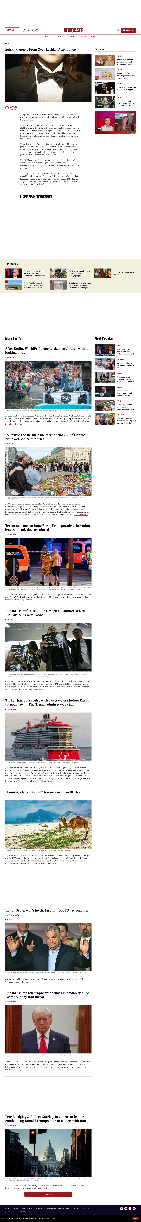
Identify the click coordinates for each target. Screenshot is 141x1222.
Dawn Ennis (9, 797)
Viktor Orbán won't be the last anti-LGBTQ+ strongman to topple (46, 912)
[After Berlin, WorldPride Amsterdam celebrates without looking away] (48, 385)
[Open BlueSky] (28, 30)
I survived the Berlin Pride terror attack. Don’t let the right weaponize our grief (45, 437)
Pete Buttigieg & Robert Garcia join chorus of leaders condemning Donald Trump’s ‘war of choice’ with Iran (45, 1118)
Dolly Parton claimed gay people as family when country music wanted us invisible (125, 63)
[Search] (118, 30)
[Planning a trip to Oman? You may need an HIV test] (48, 824)
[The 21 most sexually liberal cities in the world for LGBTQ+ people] (58, 273)
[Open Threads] (32, 30)
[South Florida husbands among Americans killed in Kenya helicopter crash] (13, 285)
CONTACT (7, 1209)
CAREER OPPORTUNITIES (26, 1209)
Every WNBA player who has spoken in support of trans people (126, 89)
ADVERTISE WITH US (40, 1209)
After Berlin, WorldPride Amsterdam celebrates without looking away (47, 350)
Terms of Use (51, 1218)
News (59, 36)
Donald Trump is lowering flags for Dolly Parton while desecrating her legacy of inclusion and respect (126, 78)
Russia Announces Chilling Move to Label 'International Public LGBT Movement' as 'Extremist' (35, 274)
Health (71, 36)
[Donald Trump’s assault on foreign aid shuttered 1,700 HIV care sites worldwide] (48, 647)
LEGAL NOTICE (85, 1209)
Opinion (93, 36)
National (119, 346)
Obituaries (120, 359)
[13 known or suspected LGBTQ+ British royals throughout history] (102, 273)
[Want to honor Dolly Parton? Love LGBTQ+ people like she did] (105, 102)
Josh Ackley (9, 919)
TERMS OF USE (75, 1209)
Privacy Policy (38, 1218)
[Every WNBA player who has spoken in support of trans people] (105, 88)
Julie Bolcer (14, 106)
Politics (48, 36)
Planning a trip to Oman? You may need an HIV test (43, 792)
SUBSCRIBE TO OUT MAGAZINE (10, 30)
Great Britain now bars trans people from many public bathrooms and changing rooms (79, 286)
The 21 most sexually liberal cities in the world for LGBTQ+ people (79, 273)
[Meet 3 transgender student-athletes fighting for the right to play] (105, 419)
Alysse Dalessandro (11, 357)
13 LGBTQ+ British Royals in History (123, 273)
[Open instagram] (36, 30)
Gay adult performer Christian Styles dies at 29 (125, 365)
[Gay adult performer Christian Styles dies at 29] (105, 364)
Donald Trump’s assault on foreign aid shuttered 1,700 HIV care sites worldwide (45, 612)
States (119, 401)
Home (7, 43)
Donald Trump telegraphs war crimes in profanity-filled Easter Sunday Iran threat (47, 995)
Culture (119, 84)
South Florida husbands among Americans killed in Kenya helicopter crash (34, 285)
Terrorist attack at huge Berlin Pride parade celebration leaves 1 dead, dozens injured (47, 527)
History (84, 36)
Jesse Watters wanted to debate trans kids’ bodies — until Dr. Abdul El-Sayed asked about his (126, 354)
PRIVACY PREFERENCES (64, 1209)
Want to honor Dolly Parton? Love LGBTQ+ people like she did (125, 103)
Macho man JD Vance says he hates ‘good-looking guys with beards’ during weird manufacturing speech (125, 395)
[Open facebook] (24, 30)
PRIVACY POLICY (51, 1209)
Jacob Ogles (9, 619)
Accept (135, 1218)
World (13, 43)
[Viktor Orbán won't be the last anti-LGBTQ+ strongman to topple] (48, 947)
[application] (115, 122)
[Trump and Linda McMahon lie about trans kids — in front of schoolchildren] (105, 377)
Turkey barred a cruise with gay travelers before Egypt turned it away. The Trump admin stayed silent (47, 702)
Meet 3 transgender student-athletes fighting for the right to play (126, 420)
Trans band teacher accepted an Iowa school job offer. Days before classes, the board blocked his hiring (125, 410)
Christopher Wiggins (11, 534)
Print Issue (120, 415)
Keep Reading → (17, 424)
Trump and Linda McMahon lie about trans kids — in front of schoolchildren (125, 380)
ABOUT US (15, 1209)
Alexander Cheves (11, 443)
